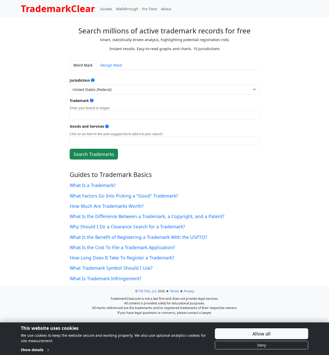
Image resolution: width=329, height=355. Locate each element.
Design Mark (111, 65)
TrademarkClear (58, 8)
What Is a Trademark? (93, 185)
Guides (106, 8)
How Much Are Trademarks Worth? (107, 206)
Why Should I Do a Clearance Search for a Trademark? (127, 226)
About (166, 8)
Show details (32, 349)
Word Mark (83, 65)
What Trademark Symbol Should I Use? (111, 268)
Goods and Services (87, 126)
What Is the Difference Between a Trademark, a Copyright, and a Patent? (147, 216)
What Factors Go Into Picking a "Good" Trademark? (124, 196)
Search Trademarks (94, 154)
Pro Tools (149, 8)
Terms (174, 291)
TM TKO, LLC (148, 291)
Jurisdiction (80, 80)
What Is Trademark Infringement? (105, 278)
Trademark (79, 100)
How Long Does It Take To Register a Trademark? (122, 258)
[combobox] (165, 140)
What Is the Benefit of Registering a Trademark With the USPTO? (138, 237)
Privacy (189, 291)
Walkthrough (127, 8)
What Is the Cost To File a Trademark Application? (122, 247)
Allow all (261, 334)
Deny (261, 345)
